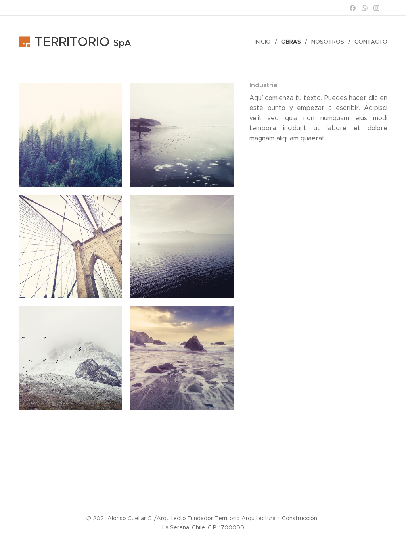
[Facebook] (353, 8)
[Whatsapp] (365, 8)
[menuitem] (265, 42)
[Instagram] (376, 8)
